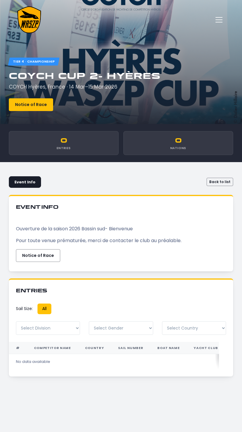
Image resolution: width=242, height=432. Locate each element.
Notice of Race (31, 104)
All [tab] (44, 309)
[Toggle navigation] (219, 20)
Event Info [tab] (24, 182)
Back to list (219, 181)
